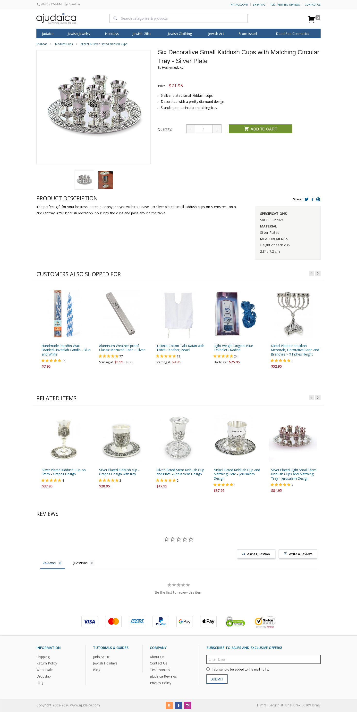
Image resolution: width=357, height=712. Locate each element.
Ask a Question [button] (258, 554)
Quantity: (165, 129)
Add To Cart (264, 129)
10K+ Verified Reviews (285, 4)
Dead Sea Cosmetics (292, 33)
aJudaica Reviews (163, 676)
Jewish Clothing (180, 33)
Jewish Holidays (105, 663)
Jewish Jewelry (79, 33)
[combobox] (178, 18)
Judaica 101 (102, 656)
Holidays (112, 33)
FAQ (39, 682)
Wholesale (44, 669)
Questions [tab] (80, 563)
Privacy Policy (160, 682)
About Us (157, 656)
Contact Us (313, 4)
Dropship (43, 676)
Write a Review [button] (300, 554)
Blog (96, 669)
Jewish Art (216, 33)
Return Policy (46, 663)
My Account (239, 4)
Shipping (259, 4)
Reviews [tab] (49, 563)
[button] (84, 180)
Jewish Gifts (142, 33)
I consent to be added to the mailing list (240, 669)
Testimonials (160, 669)
